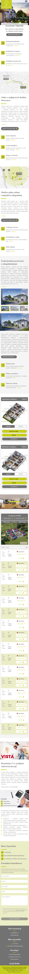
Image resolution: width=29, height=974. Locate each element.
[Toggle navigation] (26, 1)
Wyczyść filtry (20, 518)
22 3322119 (7, 852)
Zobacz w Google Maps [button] (9, 128)
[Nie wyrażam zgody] (27, 970)
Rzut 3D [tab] (8, 426)
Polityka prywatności (16, 971)
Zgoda (9, 971)
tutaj (16, 787)
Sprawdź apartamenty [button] (14, 34)
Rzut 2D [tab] (21, 426)
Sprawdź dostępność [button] (8, 356)
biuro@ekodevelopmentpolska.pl (14, 855)
